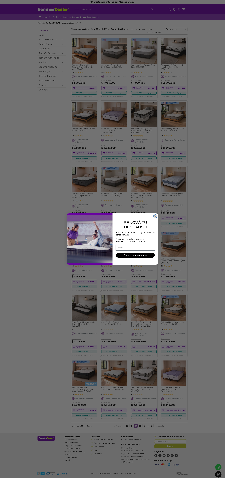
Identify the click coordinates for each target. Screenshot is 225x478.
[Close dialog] (155, 216)
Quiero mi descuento (135, 255)
